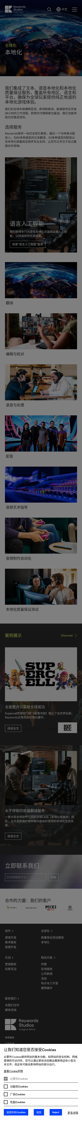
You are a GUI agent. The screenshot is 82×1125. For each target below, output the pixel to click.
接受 (38, 1112)
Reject (55, 1112)
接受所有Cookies (16, 1112)
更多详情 (73, 1112)
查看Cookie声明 (13, 1071)
